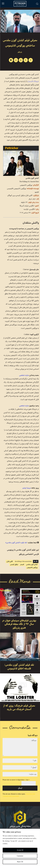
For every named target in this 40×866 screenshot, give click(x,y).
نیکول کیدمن (14, 564)
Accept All (20, 850)
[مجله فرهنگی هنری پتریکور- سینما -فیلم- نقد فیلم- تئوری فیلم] (20, 819)
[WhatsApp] (21, 60)
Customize (20, 856)
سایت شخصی (24, 375)
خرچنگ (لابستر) (33, 81)
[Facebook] (30, 60)
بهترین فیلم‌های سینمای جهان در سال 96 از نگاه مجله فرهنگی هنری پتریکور (19, 624)
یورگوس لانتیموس (32, 567)
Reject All (20, 861)
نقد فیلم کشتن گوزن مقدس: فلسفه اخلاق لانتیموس (19, 667)
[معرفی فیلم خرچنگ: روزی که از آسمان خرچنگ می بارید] (20, 687)
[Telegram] (11, 60)
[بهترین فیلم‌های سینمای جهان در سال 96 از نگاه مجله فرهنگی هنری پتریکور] (20, 602)
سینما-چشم (27, 488)
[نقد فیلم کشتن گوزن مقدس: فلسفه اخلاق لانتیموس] (20, 647)
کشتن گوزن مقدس (32, 564)
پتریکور (20, 52)
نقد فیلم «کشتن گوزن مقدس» (16, 542)
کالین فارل (10, 561)
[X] (26, 60)
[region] (20, 847)
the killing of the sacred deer (23, 561)
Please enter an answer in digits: (12, 780)
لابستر (22, 564)
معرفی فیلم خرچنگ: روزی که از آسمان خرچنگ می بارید (19, 707)
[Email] (16, 60)
